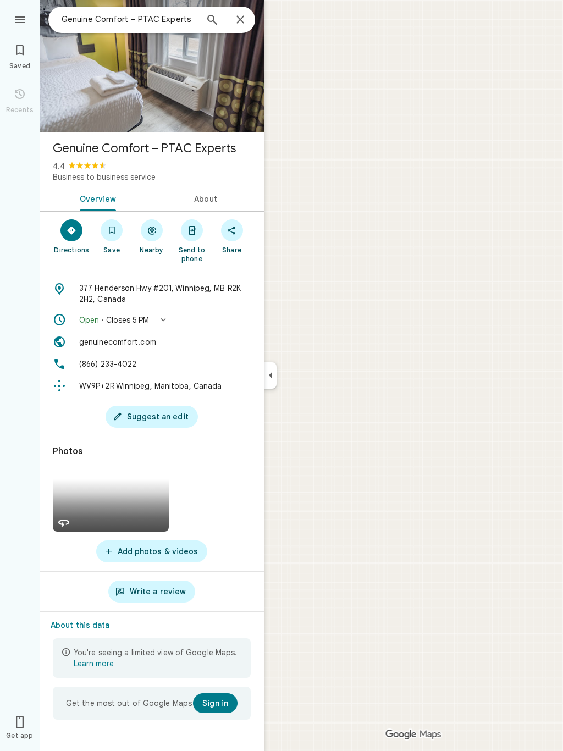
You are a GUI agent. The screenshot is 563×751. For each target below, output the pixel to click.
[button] (152, 320)
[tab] (96, 198)
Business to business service (104, 177)
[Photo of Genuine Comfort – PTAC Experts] (152, 66)
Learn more (94, 664)
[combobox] (129, 19)
